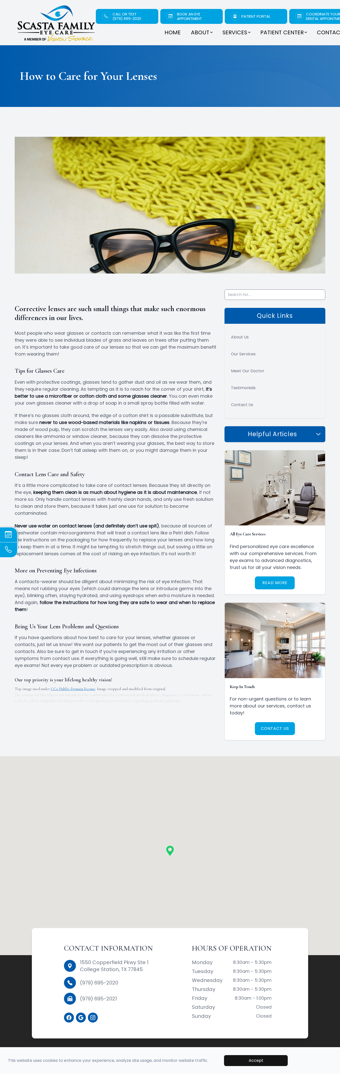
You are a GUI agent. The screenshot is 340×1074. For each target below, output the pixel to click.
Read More (274, 583)
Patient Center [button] (282, 32)
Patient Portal (255, 16)
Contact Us (242, 405)
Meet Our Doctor (247, 371)
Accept (256, 1060)
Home (173, 32)
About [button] (200, 32)
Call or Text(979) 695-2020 (127, 16)
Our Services (243, 354)
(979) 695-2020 (99, 982)
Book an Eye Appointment (189, 16)
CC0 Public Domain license (73, 688)
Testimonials (243, 388)
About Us (240, 337)
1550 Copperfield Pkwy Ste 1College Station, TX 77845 (114, 966)
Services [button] (235, 32)
